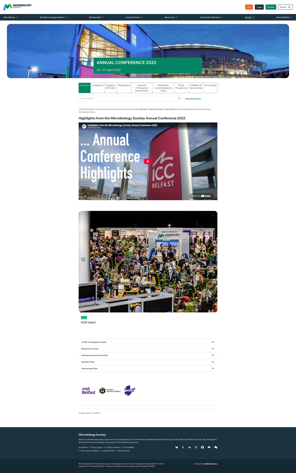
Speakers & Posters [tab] (111, 86)
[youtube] (209, 447)
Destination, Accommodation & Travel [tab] (163, 88)
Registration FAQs (89, 349)
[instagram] (196, 447)
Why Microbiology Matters (52, 17)
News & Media (282, 17)
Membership (95, 17)
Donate (270, 7)
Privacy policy (97, 447)
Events (248, 17)
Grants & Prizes (133, 17)
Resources (170, 17)
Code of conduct (113, 447)
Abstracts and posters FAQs (94, 355)
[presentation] (83, 259)
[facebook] (202, 447)
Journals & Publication (209, 17)
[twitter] (183, 447)
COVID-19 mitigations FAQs (93, 342)
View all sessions (193, 98)
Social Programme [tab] (181, 86)
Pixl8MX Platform (210, 464)
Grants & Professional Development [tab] (141, 88)
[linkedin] (189, 447)
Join (249, 7)
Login (259, 7)
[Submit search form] (289, 7)
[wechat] (215, 447)
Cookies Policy (108, 451)
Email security (124, 451)
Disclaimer (83, 447)
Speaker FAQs (87, 362)
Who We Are (9, 17)
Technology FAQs (89, 368)
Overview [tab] (84, 85)
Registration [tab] (124, 85)
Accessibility (128, 447)
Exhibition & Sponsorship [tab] (196, 86)
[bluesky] (177, 447)
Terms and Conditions (89, 451)
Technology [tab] (210, 85)
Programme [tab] (97, 85)
